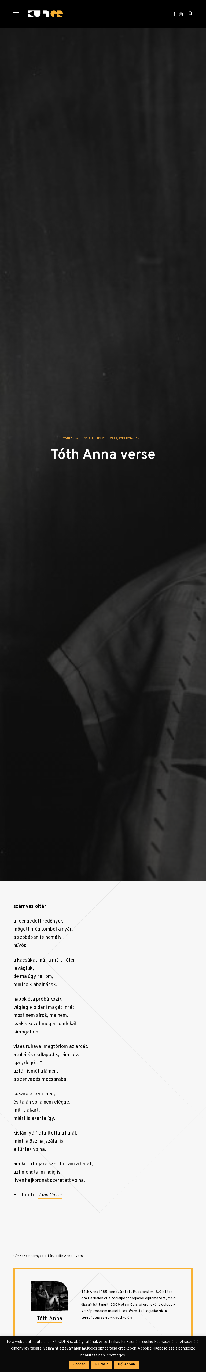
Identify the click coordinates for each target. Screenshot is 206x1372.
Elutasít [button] (101, 1364)
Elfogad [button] (79, 1364)
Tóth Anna (70, 438)
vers (113, 438)
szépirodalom (129, 438)
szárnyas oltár (40, 1256)
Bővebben (126, 1364)
